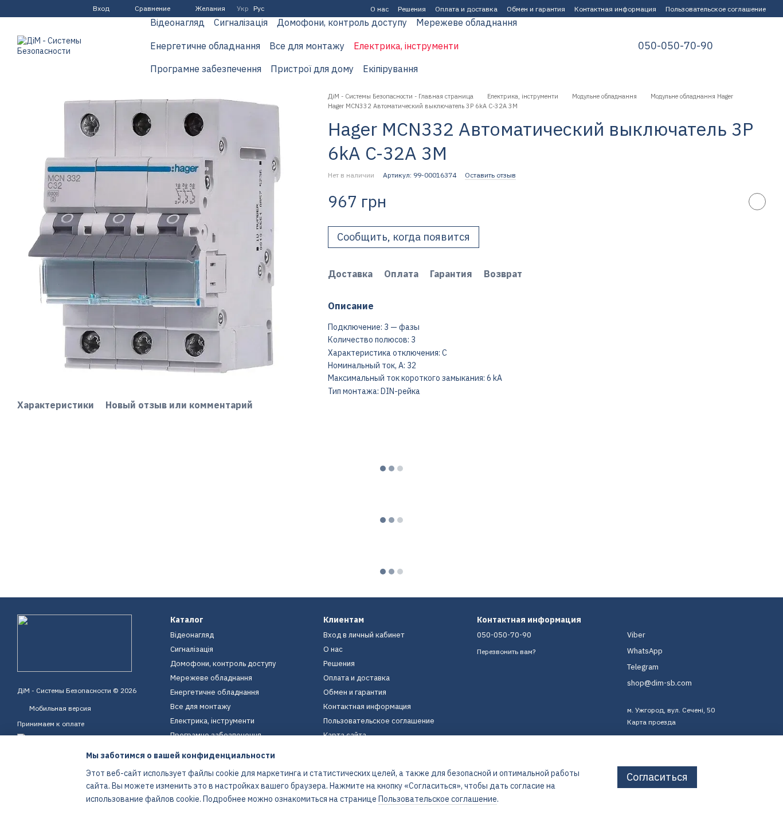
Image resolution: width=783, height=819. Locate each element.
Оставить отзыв (490, 175)
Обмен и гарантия (536, 9)
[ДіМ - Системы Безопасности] (74, 642)
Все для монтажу (306, 46)
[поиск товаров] (594, 46)
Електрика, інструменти (406, 46)
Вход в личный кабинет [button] (364, 635)
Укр (243, 8)
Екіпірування (390, 68)
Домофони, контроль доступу (342, 22)
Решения (412, 9)
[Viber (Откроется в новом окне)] (49, 8)
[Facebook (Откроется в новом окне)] (21, 8)
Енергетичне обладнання (205, 46)
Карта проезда (651, 722)
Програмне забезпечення (205, 68)
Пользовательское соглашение (715, 9)
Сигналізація (241, 22)
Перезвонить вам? (506, 651)
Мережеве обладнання (466, 22)
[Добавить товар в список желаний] (757, 201)
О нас (379, 9)
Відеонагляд (177, 22)
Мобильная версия (59, 708)
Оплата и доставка (466, 9)
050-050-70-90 (675, 46)
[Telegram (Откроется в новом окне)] (35, 8)
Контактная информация (615, 9)
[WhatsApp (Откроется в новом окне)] (63, 8)
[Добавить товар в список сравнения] (728, 201)
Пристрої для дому (312, 68)
